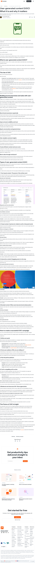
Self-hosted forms (20, 534)
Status (31, 542)
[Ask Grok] (8, 532)
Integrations (32, 538)
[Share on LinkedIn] (32, 17)
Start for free (17, 519)
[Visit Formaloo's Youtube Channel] (33, 561)
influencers (14, 88)
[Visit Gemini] (5, 532)
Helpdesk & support (32, 529)
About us (13, 530)
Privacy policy (14, 539)
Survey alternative (26, 542)
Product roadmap (31, 531)
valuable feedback (14, 347)
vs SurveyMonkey (27, 536)
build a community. (28, 344)
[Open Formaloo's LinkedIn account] (32, 561)
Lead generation (20, 545)
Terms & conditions (13, 537)
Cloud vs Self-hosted (27, 544)
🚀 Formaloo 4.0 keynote (14, 529)
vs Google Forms (26, 532)
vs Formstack (27, 533)
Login (24, 1)
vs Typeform (27, 528)
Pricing (13, 532)
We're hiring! (14, 535)
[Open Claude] (3, 532)
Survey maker (19, 535)
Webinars (31, 533)
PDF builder (19, 531)
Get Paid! (13, 544)
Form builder (19, 528)
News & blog (32, 537)
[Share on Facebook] (34, 17)
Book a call (17, 517)
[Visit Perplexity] (6, 532)
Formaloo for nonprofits (19, 540)
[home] (4, 1)
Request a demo (31, 545)
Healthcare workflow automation (20, 544)
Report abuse (14, 542)
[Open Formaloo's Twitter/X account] (31, 561)
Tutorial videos (31, 535)
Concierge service (13, 546)
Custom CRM (19, 532)
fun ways (22, 429)
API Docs (31, 541)
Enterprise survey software (20, 538)
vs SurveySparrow (27, 538)
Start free (29, 1)
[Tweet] (29, 17)
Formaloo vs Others (27, 546)
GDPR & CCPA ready (14, 541)
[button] (33, 1)
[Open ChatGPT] (1, 532)
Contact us (13, 533)
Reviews (20, 79)
